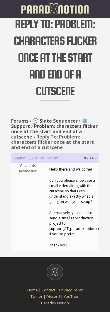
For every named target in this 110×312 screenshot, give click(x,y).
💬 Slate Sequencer (55, 121)
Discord (53, 296)
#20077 (90, 158)
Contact (48, 290)
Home (32, 290)
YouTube (71, 296)
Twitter (37, 296)
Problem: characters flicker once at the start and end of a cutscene (54, 131)
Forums (19, 121)
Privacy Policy (71, 290)
